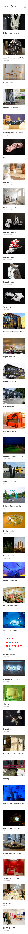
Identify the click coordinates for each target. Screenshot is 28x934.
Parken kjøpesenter (10, 406)
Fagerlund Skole (9, 357)
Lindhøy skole (8, 531)
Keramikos (7, 729)
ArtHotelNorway (9, 654)
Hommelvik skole (9, 431)
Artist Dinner (8, 903)
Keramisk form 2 (9, 257)
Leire (5, 158)
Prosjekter (6, 35)
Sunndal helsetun (9, 481)
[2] (14, 345)
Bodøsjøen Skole (9, 382)
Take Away (7, 307)
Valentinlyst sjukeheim (11, 606)
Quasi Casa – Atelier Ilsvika (13, 754)
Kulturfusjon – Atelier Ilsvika (13, 804)
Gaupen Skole (8, 556)
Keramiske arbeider (8, 159)
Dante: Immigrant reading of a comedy (14, 853)
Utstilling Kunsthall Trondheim (14, 133)
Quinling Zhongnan (10, 630)
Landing (6, 779)
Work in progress (9, 207)
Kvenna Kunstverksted (11, 108)
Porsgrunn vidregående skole (14, 456)
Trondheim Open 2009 (11, 878)
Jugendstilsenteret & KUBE (13, 58)
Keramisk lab (8, 182)
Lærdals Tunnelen (10, 581)
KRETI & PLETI (9, 928)
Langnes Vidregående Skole (13, 332)
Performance (7, 855)
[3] (14, 420)
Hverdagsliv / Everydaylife (13, 679)
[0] (14, 71)
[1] (14, 22)
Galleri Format (8, 83)
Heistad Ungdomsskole (12, 506)
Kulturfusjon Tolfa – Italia (12, 828)
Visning (6, 704)
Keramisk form (8, 282)
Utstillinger (6, 60)
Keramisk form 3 (9, 232)
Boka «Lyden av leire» (11, 33)
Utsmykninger (7, 334)
